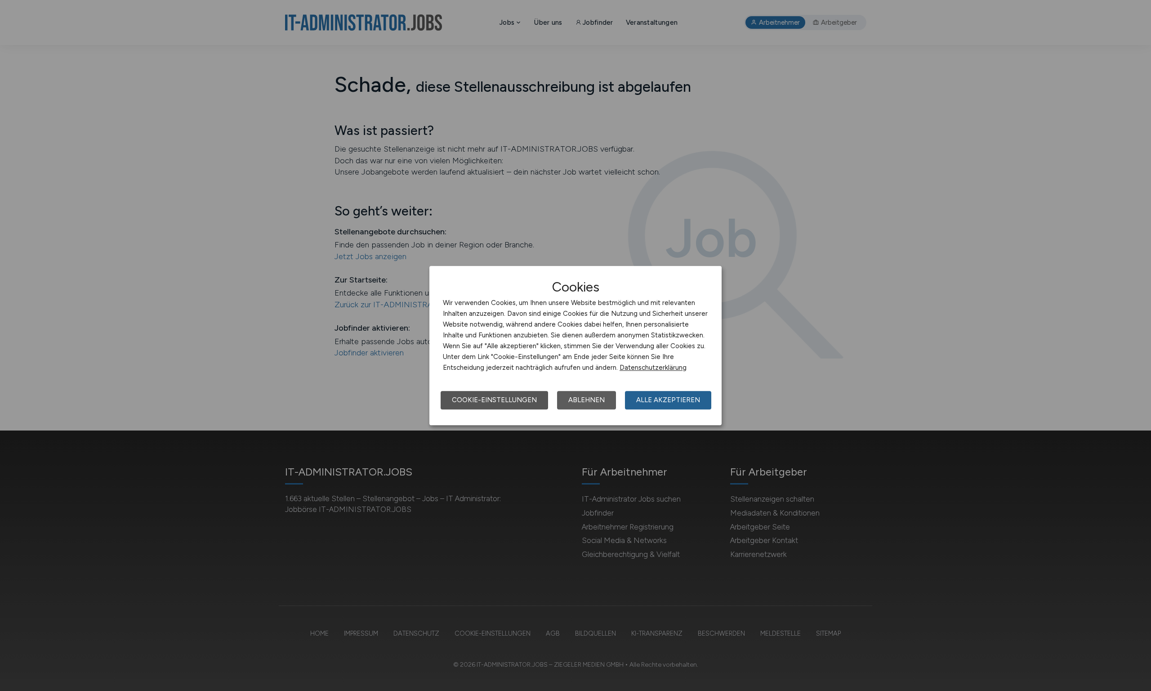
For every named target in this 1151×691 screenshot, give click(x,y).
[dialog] (575, 345)
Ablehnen (586, 400)
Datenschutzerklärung (653, 367)
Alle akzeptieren (668, 400)
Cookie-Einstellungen (494, 400)
